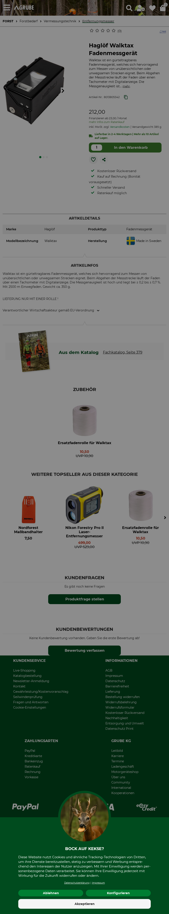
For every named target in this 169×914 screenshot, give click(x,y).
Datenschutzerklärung (77, 882)
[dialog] (84, 457)
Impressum (98, 882)
